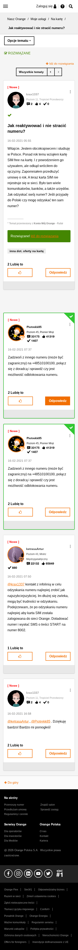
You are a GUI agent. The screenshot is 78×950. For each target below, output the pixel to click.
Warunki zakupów (14, 928)
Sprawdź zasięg (49, 809)
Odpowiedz (58, 272)
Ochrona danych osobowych (20, 935)
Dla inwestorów (13, 836)
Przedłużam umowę (15, 809)
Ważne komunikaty (15, 922)
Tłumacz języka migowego (19, 909)
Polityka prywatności (41, 928)
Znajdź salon (47, 804)
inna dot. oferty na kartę (27, 251)
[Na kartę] (31, 72)
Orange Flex (11, 889)
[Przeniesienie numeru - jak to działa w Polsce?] (51, 72)
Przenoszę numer (14, 804)
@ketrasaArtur (18, 721)
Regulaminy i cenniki (16, 814)
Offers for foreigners (15, 942)
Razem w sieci (12, 896)
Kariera (44, 840)
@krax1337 (16, 584)
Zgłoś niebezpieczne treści (19, 902)
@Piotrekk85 (40, 721)
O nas (43, 831)
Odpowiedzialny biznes (51, 889)
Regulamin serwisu (42, 922)
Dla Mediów (11, 840)
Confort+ (45, 909)
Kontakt (44, 836)
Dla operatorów (13, 831)
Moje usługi (38, 19)
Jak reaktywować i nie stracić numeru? (36, 128)
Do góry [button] (13, 782)
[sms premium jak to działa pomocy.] (58, 72)
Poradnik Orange (14, 915)
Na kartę (57, 19)
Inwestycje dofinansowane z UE (50, 942)
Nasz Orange (16, 19)
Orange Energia (39, 915)
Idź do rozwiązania (61, 63)
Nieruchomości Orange (55, 935)
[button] (70, 91)
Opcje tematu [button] (17, 40)
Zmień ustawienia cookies (41, 896)
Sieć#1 (28, 889)
